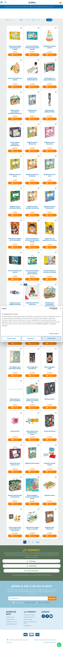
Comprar (16, 55)
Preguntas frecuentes (29, 617)
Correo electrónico (32, 571)
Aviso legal (36, 639)
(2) (38, 542)
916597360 (32, 566)
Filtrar (48, 20)
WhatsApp (32, 561)
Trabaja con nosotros (11, 621)
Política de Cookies (42, 323)
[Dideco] (32, 2)
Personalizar (30, 338)
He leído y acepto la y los (32, 602)
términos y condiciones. (44, 602)
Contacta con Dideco (29, 615)
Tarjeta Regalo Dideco (11, 624)
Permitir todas (51, 338)
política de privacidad (30, 602)
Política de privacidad (45, 639)
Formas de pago (28, 619)
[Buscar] (5, 3)
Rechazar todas (11, 338)
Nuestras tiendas (10, 619)
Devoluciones (27, 625)
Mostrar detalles (53, 333)
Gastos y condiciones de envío (30, 622)
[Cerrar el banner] (60, 308)
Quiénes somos (10, 617)
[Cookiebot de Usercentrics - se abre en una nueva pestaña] (50, 308)
